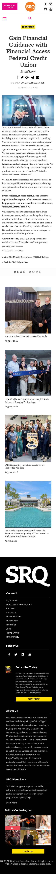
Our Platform (12, 621)
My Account (11, 600)
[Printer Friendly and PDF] (32, 77)
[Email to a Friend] (37, 77)
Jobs (8, 629)
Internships (11, 625)
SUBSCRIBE (34, 699)
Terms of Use (12, 633)
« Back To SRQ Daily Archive (15, 262)
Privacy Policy (12, 637)
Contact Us (11, 612)
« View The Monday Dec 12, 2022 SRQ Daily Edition (25, 256)
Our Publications (13, 617)
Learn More (11, 803)
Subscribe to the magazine (19, 604)
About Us (10, 608)
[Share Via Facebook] (18, 77)
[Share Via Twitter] (22, 77)
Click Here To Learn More (12, 251)
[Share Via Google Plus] (27, 77)
